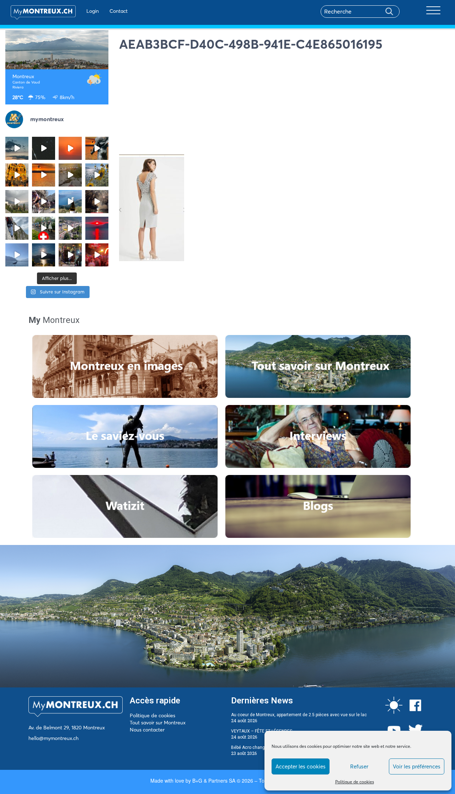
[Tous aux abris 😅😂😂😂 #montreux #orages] (16, 201)
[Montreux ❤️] (70, 254)
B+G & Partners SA (213, 780)
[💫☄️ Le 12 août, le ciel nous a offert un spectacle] (43, 148)
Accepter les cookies (300, 766)
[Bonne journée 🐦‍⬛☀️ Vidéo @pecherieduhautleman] (16, 254)
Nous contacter (147, 730)
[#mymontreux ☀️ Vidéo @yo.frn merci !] (70, 228)
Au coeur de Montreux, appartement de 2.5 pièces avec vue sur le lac (299, 714)
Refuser (359, 766)
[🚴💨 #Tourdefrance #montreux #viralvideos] (43, 201)
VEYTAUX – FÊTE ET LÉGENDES (261, 731)
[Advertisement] (284, 105)
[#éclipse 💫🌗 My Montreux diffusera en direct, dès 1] (43, 175)
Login (92, 11)
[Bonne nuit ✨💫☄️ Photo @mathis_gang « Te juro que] (43, 254)
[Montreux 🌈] (96, 254)
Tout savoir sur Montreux (158, 722)
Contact (118, 11)
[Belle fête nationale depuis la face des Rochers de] (16, 228)
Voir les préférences (416, 766)
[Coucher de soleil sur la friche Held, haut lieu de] (70, 175)
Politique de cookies (354, 781)
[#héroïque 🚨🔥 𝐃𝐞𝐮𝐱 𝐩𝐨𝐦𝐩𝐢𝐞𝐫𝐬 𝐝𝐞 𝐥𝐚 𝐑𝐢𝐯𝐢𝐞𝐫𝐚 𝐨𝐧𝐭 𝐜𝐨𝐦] (16, 175)
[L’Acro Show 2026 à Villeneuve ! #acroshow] (16, 148)
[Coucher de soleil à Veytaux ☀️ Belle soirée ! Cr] (96, 228)
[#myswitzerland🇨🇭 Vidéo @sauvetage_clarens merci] (96, 201)
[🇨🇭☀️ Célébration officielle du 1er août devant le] (43, 228)
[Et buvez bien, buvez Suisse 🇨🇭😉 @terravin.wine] (70, 201)
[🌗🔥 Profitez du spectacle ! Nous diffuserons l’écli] (96, 148)
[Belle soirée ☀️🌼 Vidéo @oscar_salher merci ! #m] (96, 175)
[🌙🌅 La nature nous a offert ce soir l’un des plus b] (70, 148)
